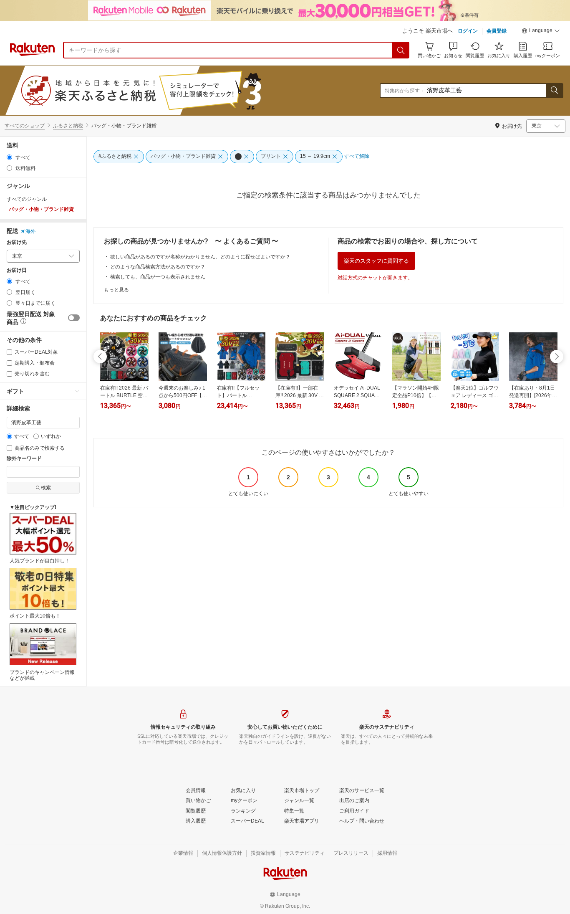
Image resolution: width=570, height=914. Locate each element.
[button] (541, 32)
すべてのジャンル (27, 199)
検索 (46, 488)
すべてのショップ (25, 126)
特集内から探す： (405, 91)
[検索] (401, 50)
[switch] (74, 317)
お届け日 (17, 270)
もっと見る (116, 290)
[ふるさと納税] (160, 91)
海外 (30, 231)
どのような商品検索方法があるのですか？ (157, 267)
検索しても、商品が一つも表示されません (157, 277)
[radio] (9, 157)
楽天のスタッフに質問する (376, 261)
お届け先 (17, 242)
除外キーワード (24, 458)
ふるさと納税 (68, 126)
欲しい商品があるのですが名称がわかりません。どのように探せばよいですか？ (200, 257)
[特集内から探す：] (554, 90)
